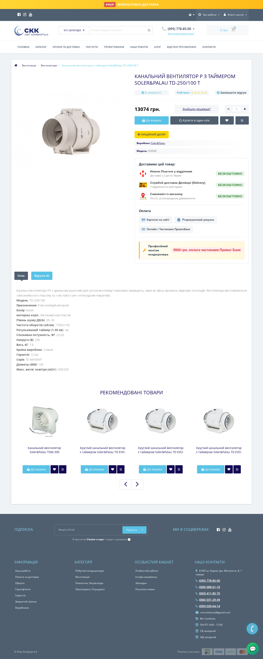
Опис (21, 276)
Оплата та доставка (66, 47)
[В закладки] (54, 469)
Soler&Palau (158, 143)
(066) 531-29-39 (209, 600)
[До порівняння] (62, 469)
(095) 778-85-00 (209, 581)
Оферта (19, 583)
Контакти (209, 47)
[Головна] (15, 65)
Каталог (41, 47)
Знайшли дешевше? (196, 109)
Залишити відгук (233, 93)
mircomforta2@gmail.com (215, 612)
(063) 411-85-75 (209, 593)
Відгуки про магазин (181, 47)
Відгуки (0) (41, 276)
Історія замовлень (146, 577)
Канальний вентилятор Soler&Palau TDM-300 (44, 450)
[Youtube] (29, 13)
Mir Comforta (207, 618)
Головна (23, 47)
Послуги (92, 47)
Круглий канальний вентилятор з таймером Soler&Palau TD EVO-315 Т (103, 450)
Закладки (141, 583)
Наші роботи (139, 47)
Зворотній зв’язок (26, 601)
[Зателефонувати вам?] (252, 628)
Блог (157, 47)
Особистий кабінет (146, 570)
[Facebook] (18, 13)
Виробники (22, 607)
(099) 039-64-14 (209, 606)
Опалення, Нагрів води (89, 583)
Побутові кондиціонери (89, 570)
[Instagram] (23, 13)
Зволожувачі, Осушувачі (90, 589)
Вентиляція (82, 577)
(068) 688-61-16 (209, 587)
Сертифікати (23, 589)
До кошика (38, 469)
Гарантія (20, 595)
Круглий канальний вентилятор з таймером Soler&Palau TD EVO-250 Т (161, 450)
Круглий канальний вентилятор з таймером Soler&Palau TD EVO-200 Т (219, 450)
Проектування (114, 47)
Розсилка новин (145, 589)
